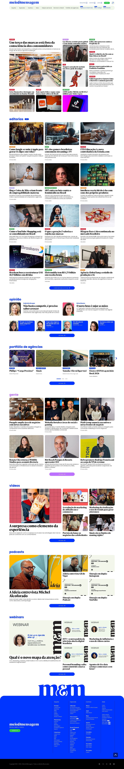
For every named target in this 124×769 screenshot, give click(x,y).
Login (98, 3)
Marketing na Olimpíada (75, 709)
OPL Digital (72, 734)
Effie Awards (57, 744)
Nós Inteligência (73, 738)
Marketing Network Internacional (90, 739)
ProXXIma (56, 715)
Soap (71, 729)
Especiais (22, 8)
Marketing (56, 709)
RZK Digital (72, 749)
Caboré (55, 746)
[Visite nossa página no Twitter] (103, 764)
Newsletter (82, 3)
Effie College (98, 8)
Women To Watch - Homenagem (90, 728)
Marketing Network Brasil (92, 717)
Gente (55, 712)
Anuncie (104, 708)
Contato (91, 3)
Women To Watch (58, 716)
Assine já (15, 730)
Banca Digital (57, 726)
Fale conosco (105, 711)
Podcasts (56, 721)
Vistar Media (73, 740)
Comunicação (57, 707)
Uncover (72, 746)
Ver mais (62, 335)
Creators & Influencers (75, 720)
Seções (13, 8)
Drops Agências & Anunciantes (74, 711)
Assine (106, 3)
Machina (72, 741)
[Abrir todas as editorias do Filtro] (27, 119)
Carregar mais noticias (62, 288)
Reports (56, 729)
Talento (71, 713)
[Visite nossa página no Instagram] (106, 764)
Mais (37, 8)
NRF (55, 738)
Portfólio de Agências (72, 8)
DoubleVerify (73, 750)
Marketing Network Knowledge (90, 725)
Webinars (56, 724)
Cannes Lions (57, 734)
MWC (55, 737)
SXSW (55, 735)
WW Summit (57, 740)
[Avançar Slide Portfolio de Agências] (116, 358)
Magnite (72, 744)
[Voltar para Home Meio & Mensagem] (24, 3)
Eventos (30, 8)
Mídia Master (89, 712)
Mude (71, 747)
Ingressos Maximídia (86, 8)
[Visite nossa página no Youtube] (114, 764)
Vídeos (55, 723)
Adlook (71, 752)
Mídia (55, 710)
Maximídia (56, 743)
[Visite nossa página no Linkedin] (110, 764)
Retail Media (107, 8)
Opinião (15, 299)
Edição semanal (47, 8)
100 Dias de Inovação (75, 707)
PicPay (71, 737)
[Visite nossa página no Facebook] (99, 764)
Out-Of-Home (73, 721)
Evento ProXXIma (58, 741)
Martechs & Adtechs (74, 723)
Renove (103, 707)
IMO (71, 731)
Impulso (72, 735)
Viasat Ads (72, 743)
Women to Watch (58, 8)
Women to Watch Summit (92, 707)
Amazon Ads (73, 732)
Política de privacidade (107, 710)
